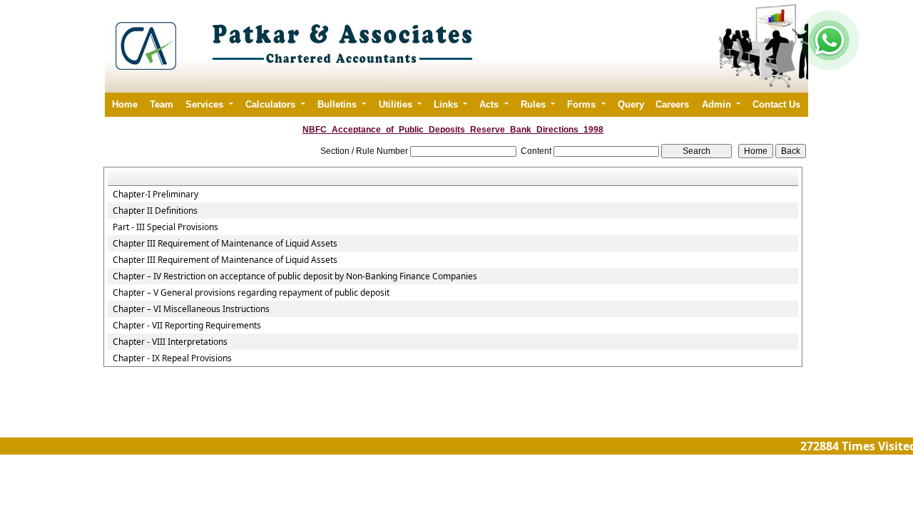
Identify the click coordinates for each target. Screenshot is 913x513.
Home (125, 104)
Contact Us (776, 104)
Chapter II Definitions (155, 211)
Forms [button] (582, 104)
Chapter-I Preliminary (155, 194)
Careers (672, 104)
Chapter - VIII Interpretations (170, 342)
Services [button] (205, 104)
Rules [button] (535, 104)
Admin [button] (718, 104)
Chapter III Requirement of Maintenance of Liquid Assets (225, 243)
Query (631, 104)
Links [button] (447, 104)
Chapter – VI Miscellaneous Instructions (191, 309)
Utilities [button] (397, 104)
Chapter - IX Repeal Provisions (172, 358)
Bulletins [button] (338, 104)
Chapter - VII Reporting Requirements (187, 325)
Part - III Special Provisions (165, 227)
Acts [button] (490, 104)
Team (161, 104)
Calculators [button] (271, 104)
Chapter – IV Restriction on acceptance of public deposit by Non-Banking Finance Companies (295, 276)
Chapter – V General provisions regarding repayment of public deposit (251, 293)
